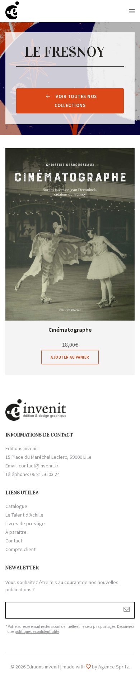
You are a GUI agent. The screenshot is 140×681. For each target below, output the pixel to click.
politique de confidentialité (37, 631)
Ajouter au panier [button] (70, 357)
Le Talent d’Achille (24, 515)
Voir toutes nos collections (76, 100)
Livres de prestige (25, 523)
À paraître (16, 532)
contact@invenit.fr (39, 465)
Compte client (20, 549)
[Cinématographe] (70, 234)
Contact (13, 540)
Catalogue (16, 506)
